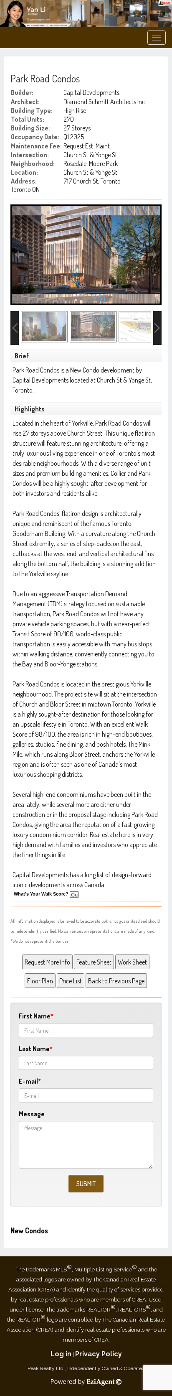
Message (32, 1114)
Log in (61, 1354)
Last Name (34, 1048)
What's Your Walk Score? (42, 893)
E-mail (28, 1081)
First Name (35, 1016)
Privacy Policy (98, 1354)
